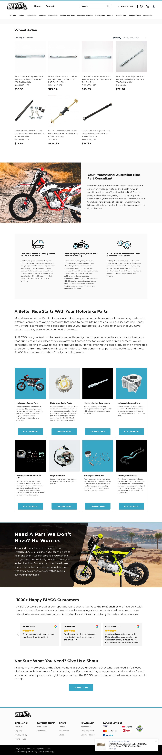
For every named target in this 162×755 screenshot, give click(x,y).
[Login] (154, 6)
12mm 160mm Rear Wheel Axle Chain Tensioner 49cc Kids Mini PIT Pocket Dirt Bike (30, 134)
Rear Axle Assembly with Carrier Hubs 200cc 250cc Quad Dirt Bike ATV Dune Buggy (63, 134)
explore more (30, 432)
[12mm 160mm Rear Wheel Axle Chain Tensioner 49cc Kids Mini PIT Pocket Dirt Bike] (30, 111)
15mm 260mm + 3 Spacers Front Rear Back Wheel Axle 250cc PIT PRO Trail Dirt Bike (130, 79)
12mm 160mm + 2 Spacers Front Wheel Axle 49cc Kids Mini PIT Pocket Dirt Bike (96, 134)
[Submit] (108, 6)
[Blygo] (17, 6)
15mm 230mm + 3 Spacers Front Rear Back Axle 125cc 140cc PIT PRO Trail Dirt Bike (29, 79)
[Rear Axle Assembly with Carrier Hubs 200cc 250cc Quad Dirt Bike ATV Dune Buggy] (63, 111)
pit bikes (50, 318)
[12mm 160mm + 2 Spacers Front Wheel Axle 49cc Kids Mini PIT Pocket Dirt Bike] (97, 111)
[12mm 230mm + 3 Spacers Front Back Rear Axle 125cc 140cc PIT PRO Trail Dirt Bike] (63, 56)
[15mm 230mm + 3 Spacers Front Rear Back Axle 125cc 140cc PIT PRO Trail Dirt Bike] (30, 56)
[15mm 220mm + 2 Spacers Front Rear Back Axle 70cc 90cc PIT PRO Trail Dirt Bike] (97, 56)
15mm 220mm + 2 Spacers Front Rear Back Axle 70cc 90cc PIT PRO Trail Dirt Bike (97, 79)
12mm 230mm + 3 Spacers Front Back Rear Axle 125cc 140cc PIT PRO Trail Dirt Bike (62, 79)
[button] (144, 635)
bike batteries (121, 348)
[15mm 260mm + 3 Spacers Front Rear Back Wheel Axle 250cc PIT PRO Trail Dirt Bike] (131, 56)
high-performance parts (96, 348)
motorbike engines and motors (57, 348)
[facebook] (146, 749)
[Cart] (147, 6)
